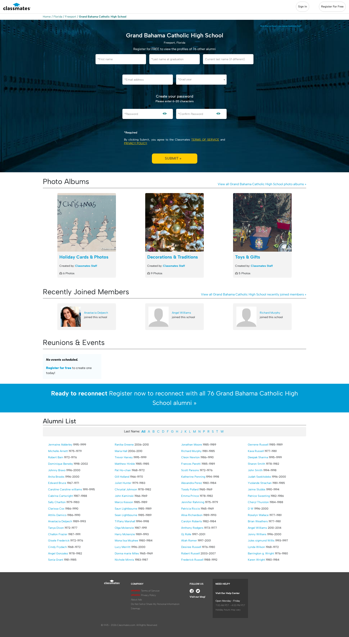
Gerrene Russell (258, 444)
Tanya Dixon (56, 528)
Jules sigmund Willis (261, 540)
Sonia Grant (55, 559)
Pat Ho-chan (123, 470)
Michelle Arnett (58, 451)
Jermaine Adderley (60, 444)
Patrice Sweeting (259, 496)
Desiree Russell (191, 547)
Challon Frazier (57, 534)
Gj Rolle (186, 534)
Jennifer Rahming (192, 502)
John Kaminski (124, 496)
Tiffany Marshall (125, 521)
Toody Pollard (190, 489)
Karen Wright (256, 559)
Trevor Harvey (124, 457)
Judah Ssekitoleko (259, 476)
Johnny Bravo (56, 470)
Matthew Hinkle (125, 464)
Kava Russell (256, 451)
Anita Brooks (56, 476)
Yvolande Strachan (260, 483)
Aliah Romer (189, 540)
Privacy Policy (135, 143)
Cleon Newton (190, 457)
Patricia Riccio (190, 508)
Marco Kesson (124, 502)
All (143, 431)
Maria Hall (121, 451)
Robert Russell (190, 553)
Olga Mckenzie (124, 528)
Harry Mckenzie (125, 534)
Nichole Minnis (124, 559)
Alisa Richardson (192, 515)
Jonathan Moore (191, 444)
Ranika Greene (124, 444)
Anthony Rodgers (192, 528)
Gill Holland (122, 476)
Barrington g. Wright (261, 553)
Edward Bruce (57, 483)
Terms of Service (205, 139)
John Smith (255, 470)
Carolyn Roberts (191, 521)
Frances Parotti (191, 464)
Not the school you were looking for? (281, 26)
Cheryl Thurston (258, 502)
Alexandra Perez (191, 483)
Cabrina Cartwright (60, 496)
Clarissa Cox (56, 508)
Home (47, 16)
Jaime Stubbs (256, 489)
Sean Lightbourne (126, 515)
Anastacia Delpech (96, 312)
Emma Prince (190, 496)
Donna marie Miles (127, 553)
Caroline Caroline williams (65, 489)
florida (58, 16)
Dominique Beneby (60, 464)
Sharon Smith (256, 464)
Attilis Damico (57, 515)
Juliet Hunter (123, 483)
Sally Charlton (57, 502)
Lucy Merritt (122, 547)
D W (250, 508)
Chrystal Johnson (126, 489)
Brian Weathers (258, 521)
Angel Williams (181, 312)
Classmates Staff (86, 266)
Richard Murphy (270, 312)
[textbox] (201, 79)
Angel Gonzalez (58, 553)
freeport (70, 16)
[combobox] (201, 80)
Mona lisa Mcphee (126, 540)
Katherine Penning (193, 476)
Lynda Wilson (256, 547)
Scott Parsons (190, 470)
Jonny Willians (257, 534)
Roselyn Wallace (258, 515)
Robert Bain (55, 457)
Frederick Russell (192, 559)
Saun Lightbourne (126, 508)
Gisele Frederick (58, 540)
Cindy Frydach (57, 547)
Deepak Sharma (258, 457)
